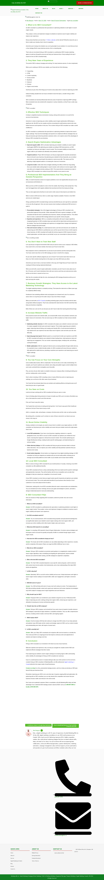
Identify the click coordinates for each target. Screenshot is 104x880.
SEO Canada (41, 300)
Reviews (81, 8)
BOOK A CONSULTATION (85, 3)
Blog (53, 8)
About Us (45, 8)
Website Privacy (35, 853)
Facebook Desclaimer (36, 858)
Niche (61, 8)
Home (36, 8)
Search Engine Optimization (58, 20)
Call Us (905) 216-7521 (59, 853)
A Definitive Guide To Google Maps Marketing (39, 725)
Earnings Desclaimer (36, 855)
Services (70, 8)
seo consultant (74, 20)
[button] (63, 9)
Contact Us (38, 13)
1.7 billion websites (51, 40)
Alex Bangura (29, 20)
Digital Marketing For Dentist (16, 861)
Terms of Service (35, 861)
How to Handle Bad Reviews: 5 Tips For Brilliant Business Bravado (65, 725)
